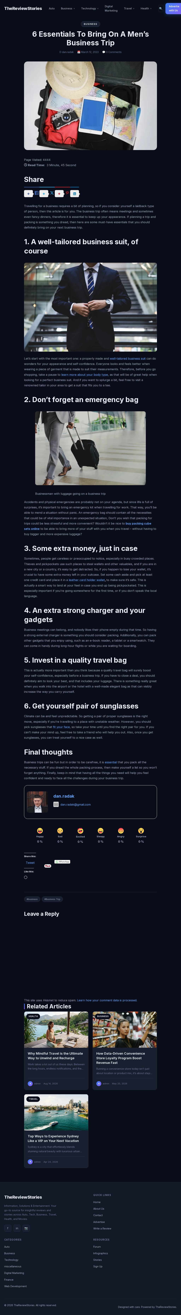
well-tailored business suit (128, 358)
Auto (52, 8)
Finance (8, 1279)
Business (66, 8)
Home (97, 1202)
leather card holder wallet (87, 580)
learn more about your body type (84, 374)
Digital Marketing (111, 8)
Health (145, 8)
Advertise (99, 1221)
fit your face (61, 727)
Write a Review (102, 1228)
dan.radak (63, 796)
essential (111, 762)
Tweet (30, 862)
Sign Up (98, 1266)
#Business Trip (52, 899)
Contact (98, 1215)
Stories (97, 1259)
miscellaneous (12, 1266)
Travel (128, 8)
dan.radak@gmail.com (75, 804)
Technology (88, 8)
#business (32, 899)
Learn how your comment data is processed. (107, 1000)
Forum (97, 1246)
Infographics (100, 1253)
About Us (98, 1208)
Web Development (15, 1286)
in (17, 1228)
